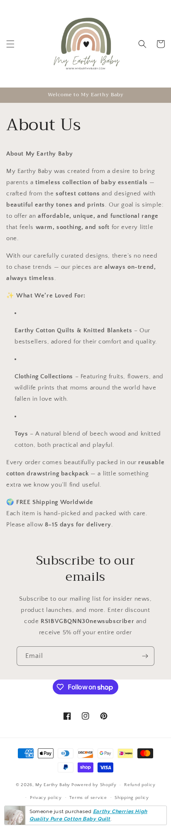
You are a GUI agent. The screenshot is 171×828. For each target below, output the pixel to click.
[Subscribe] (145, 656)
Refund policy (139, 784)
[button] (10, 44)
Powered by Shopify (94, 784)
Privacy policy (46, 797)
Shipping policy (132, 797)
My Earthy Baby (52, 784)
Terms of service (88, 797)
